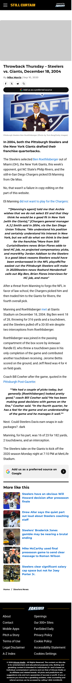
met (44, 309)
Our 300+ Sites (43, 622)
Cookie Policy (43, 641)
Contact (8, 622)
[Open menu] (5, 5)
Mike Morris (14, 77)
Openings (40, 616)
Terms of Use (11, 641)
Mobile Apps (11, 629)
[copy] (23, 83)
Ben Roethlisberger (45, 159)
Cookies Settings (45, 653)
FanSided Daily (44, 629)
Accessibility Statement (49, 647)
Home (6, 589)
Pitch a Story (11, 635)
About (7, 616)
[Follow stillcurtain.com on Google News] (63, 471)
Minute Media (19, 662)
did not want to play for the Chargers (43, 201)
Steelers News (20, 589)
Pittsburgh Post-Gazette (19, 381)
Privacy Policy (43, 635)
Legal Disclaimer (14, 647)
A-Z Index (9, 653)
